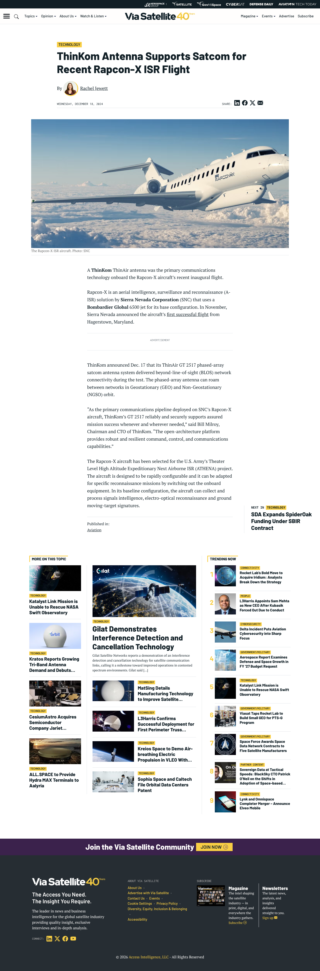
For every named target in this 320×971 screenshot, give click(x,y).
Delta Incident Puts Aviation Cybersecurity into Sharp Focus (263, 633)
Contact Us (136, 898)
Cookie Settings (140, 903)
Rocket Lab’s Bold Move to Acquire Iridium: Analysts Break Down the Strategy (261, 577)
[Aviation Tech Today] (297, 4)
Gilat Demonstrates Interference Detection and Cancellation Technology (138, 637)
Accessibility (137, 919)
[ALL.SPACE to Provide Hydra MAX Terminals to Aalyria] (55, 751)
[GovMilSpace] (209, 4)
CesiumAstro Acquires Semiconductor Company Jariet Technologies (52, 722)
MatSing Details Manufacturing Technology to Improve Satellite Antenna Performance (165, 693)
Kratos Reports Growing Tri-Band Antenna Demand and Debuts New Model (54, 664)
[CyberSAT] (235, 4)
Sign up (268, 918)
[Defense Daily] (261, 4)
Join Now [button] (212, 847)
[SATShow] (182, 4)
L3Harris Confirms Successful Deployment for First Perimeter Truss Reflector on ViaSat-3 (166, 723)
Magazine (248, 16)
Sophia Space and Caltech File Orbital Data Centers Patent (165, 784)
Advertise (286, 16)
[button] (6, 16)
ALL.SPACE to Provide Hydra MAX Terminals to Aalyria (54, 779)
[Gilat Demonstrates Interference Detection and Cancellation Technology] (144, 591)
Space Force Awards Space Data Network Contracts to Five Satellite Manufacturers (263, 746)
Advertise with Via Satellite (148, 893)
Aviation (94, 529)
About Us (67, 16)
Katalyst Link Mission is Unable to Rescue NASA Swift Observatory (54, 606)
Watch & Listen (92, 16)
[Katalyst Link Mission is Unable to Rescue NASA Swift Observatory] (55, 578)
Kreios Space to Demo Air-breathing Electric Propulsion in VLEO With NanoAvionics (165, 754)
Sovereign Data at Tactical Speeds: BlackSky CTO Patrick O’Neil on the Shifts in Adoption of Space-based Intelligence (265, 776)
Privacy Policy (167, 903)
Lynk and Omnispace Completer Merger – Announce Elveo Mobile (265, 803)
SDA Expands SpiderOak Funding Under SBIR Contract (281, 521)
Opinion (47, 16)
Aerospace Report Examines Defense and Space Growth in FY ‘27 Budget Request (264, 661)
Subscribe (306, 16)
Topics (29, 16)
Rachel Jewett (94, 88)
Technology (69, 44)
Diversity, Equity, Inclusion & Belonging (157, 909)
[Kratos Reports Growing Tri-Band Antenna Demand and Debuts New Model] (55, 635)
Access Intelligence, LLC (149, 957)
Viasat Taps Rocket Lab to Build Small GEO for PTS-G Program (261, 718)
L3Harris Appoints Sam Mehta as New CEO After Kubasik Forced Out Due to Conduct (264, 605)
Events (267, 16)
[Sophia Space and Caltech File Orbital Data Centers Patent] (113, 781)
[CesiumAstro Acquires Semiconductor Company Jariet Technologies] (55, 693)
